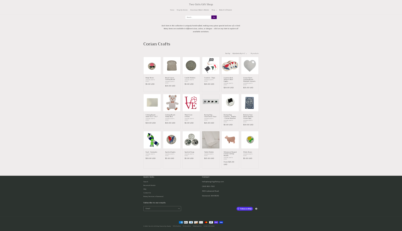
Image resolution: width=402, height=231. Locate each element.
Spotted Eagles (170, 152)
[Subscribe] (178, 208)
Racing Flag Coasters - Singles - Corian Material (230, 116)
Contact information (209, 226)
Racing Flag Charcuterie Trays (210, 116)
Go (214, 17)
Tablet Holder (209, 152)
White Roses (247, 152)
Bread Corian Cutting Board (170, 79)
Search (145, 182)
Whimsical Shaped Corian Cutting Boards (230, 154)
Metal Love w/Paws (188, 116)
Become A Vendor (149, 185)
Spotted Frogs (189, 152)
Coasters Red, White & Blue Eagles (228, 79)
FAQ (144, 189)
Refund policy (177, 226)
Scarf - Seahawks (151, 152)
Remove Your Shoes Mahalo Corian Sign (248, 116)
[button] (214, 10)
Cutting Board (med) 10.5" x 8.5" (152, 116)
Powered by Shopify (165, 226)
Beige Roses (150, 78)
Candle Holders (190, 78)
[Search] (145, 4)
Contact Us (147, 193)
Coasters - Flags (209, 78)
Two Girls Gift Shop (153, 226)
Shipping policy (197, 226)
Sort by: (227, 53)
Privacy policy (187, 226)
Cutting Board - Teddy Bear (170, 116)
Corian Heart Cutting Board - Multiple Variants (249, 79)
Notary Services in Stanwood (153, 196)
